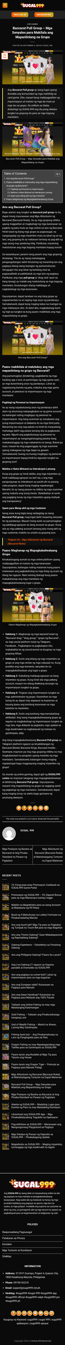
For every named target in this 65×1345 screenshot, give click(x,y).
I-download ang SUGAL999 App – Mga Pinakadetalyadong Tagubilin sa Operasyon (34, 1116)
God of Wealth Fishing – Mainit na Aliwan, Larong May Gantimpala (33, 1026)
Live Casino (32, 24)
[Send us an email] (24, 1313)
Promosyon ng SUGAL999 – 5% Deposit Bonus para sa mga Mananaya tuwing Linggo (36, 896)
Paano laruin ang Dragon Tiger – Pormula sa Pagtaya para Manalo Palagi (35, 1066)
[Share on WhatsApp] (18, 808)
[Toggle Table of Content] (56, 174)
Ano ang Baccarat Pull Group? (20, 178)
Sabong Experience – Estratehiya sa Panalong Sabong (36, 946)
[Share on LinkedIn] (46, 808)
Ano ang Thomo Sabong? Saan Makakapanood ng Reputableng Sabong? (36, 936)
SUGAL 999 (47, 46)
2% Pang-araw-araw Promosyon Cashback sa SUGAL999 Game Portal (35, 886)
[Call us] (29, 1313)
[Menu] (5, 5)
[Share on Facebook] (24, 808)
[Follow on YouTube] (40, 1313)
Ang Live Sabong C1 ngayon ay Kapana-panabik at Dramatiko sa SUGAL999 (32, 966)
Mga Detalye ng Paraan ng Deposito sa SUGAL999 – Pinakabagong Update (32, 1136)
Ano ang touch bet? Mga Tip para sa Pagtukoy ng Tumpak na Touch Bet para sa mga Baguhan (36, 926)
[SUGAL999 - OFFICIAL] (32, 5)
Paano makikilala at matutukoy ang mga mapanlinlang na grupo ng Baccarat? (31, 184)
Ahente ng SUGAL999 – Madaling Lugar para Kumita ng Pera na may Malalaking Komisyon (35, 1106)
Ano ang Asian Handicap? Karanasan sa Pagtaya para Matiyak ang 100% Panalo (32, 996)
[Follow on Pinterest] (35, 1313)
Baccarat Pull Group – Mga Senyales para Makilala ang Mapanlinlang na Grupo (33, 1086)
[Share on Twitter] (29, 808)
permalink (54, 819)
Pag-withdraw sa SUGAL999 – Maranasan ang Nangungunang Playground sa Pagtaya (36, 1126)
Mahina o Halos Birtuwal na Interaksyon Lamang (31, 192)
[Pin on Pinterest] (40, 808)
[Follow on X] (18, 1313)
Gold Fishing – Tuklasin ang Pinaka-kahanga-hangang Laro (35, 1016)
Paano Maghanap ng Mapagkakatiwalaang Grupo (29, 199)
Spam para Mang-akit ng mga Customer (28, 196)
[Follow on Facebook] (13, 1313)
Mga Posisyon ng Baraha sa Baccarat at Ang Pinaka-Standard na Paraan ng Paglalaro (35, 1096)
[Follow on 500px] (46, 1313)
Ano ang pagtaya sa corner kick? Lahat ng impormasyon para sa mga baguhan (33, 976)
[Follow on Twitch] (51, 1313)
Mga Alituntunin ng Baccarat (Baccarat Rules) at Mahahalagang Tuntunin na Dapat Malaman (36, 1076)
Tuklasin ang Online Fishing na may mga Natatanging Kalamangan (33, 1006)
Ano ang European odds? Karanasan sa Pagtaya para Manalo (32, 986)
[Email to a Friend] (35, 808)
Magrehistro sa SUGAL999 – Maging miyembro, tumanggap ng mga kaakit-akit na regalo (36, 1146)
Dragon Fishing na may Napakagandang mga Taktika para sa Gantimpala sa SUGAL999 (35, 1046)
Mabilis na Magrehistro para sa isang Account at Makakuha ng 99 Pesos (35, 906)
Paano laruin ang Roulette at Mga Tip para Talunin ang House (34, 1056)
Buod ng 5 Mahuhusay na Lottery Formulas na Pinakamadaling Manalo (36, 916)
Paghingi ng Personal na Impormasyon (27, 189)
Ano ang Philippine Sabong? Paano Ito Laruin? (36, 954)
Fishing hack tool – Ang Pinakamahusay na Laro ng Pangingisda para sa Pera (34, 1036)
